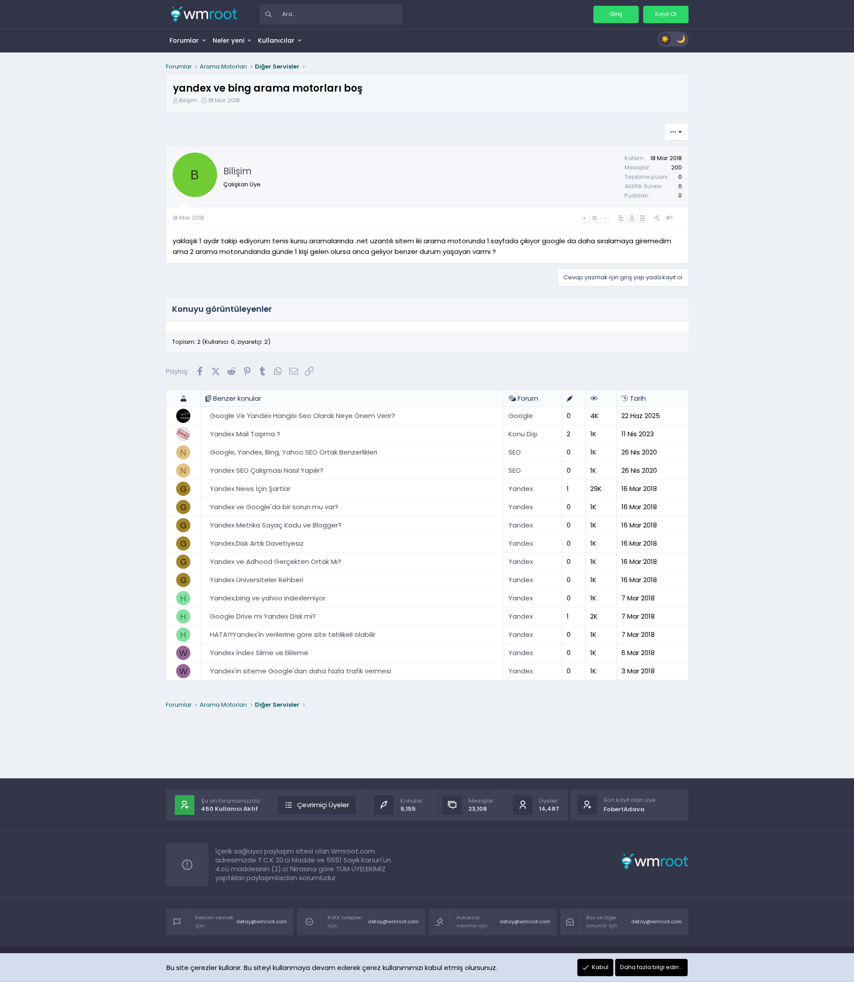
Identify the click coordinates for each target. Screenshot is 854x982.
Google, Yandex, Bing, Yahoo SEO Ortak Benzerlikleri (293, 452)
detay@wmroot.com (261, 921)
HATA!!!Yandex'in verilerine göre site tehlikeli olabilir (292, 634)
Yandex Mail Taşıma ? (245, 434)
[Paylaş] (656, 218)
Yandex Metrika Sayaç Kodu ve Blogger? (276, 525)
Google (520, 415)
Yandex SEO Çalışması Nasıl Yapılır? (266, 470)
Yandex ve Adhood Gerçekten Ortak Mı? (275, 561)
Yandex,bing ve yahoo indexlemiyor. (268, 598)
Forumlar (184, 40)
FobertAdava (624, 809)
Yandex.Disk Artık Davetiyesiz (257, 543)
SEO (514, 452)
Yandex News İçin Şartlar (250, 488)
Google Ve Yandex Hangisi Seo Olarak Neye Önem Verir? (302, 415)
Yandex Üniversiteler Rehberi (256, 579)
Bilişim (188, 100)
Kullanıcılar (276, 40)
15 (594, 218)
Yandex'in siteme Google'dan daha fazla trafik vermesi (300, 671)
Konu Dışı (522, 434)
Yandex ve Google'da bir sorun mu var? (274, 506)
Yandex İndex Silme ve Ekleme (259, 652)
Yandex (520, 488)
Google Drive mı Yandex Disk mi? (263, 616)
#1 (669, 217)
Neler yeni (228, 40)
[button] (204, 40)
